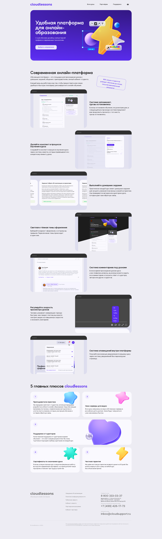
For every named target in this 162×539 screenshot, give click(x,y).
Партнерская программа (73, 506)
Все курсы (90, 4)
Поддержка (117, 4)
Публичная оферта (71, 500)
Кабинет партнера (71, 509)
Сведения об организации (74, 493)
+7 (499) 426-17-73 (113, 506)
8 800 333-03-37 (111, 496)
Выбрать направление (46, 47)
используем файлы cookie (74, 524)
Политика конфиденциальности (75, 496)
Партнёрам (104, 4)
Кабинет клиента (71, 503)
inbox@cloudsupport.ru (116, 514)
